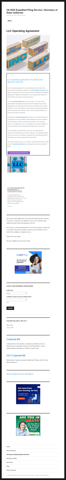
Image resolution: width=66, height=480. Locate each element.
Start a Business (11, 450)
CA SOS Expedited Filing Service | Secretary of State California (32, 11)
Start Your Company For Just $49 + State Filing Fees (20, 374)
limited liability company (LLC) (39, 90)
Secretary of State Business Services (18, 454)
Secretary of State (12, 458)
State (8, 302)
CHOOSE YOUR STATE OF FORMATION (19, 297)
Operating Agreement (22, 117)
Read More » (10, 206)
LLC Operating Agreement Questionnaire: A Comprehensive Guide (15, 189)
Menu (10, 21)
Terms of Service (11, 470)
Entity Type (10, 290)
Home (8, 447)
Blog (8, 466)
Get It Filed (10, 462)
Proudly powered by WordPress (42, 475)
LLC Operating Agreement (17, 101)
